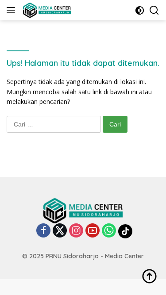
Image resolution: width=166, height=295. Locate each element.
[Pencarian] (154, 10)
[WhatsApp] (109, 231)
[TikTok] (125, 231)
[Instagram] (76, 231)
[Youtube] (92, 231)
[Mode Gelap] (140, 10)
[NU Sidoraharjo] (46, 10)
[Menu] (13, 10)
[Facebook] (43, 231)
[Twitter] (60, 231)
